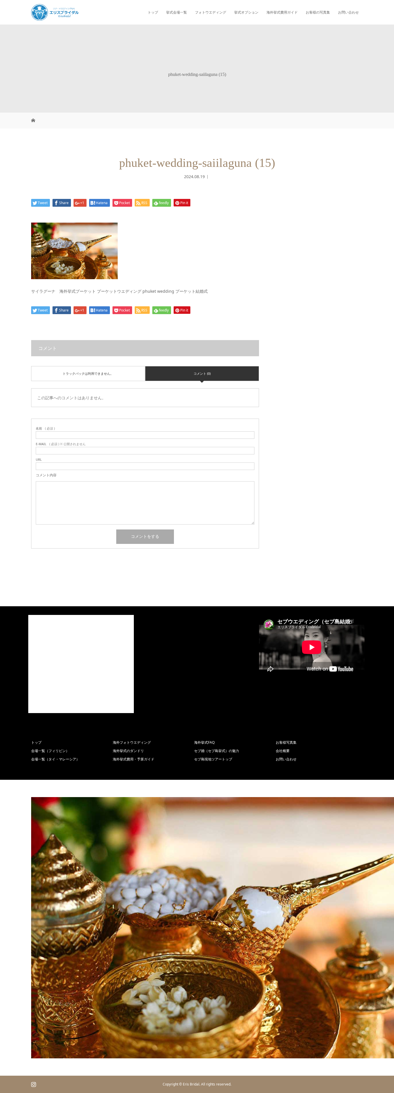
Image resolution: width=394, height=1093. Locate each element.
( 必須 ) (45, 428)
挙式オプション (246, 12)
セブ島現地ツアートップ (213, 759)
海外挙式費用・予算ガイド (133, 759)
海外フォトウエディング (132, 742)
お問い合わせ (348, 12)
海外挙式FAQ (204, 742)
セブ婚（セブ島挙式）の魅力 (216, 750)
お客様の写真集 (318, 12)
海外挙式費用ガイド (282, 12)
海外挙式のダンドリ (128, 750)
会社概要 (283, 750)
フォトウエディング (210, 12)
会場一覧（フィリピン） (50, 750)
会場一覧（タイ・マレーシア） (55, 759)
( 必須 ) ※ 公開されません (61, 443)
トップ (153, 12)
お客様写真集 (286, 742)
